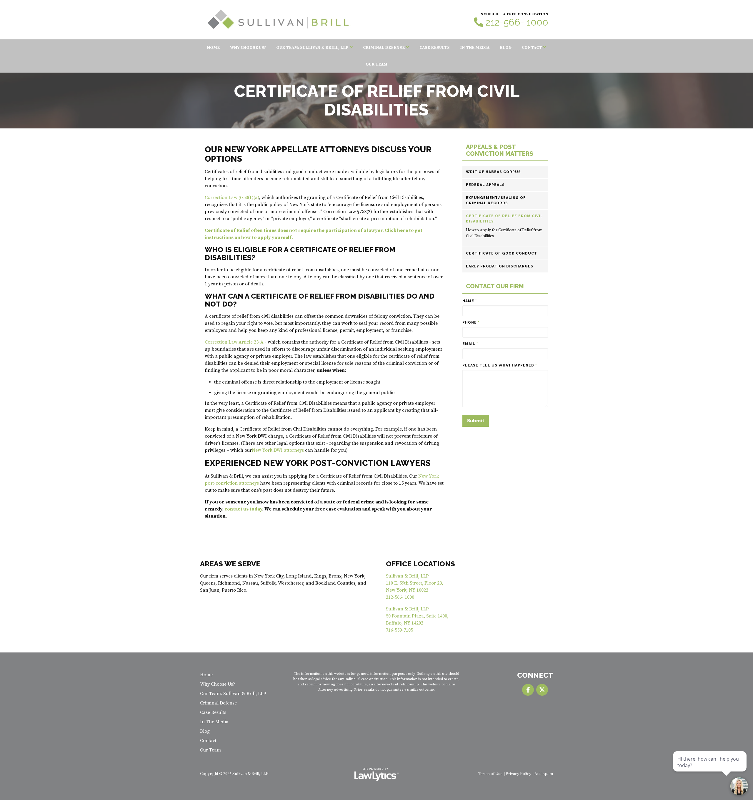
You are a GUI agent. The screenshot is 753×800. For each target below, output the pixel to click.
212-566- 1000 (517, 22)
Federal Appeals (485, 185)
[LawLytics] (376, 774)
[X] (542, 690)
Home (213, 47)
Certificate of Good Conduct (501, 253)
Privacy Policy (518, 773)
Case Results (434, 47)
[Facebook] (528, 690)
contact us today (243, 509)
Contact (532, 47)
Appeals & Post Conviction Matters (499, 150)
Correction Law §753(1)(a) (232, 197)
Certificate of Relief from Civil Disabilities (504, 218)
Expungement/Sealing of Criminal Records (496, 200)
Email (470, 344)
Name (469, 301)
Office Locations (420, 564)
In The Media (474, 47)
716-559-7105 (399, 630)
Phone (470, 322)
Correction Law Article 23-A (234, 342)
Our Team (376, 64)
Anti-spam (543, 773)
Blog (506, 47)
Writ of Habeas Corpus (493, 172)
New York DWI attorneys (278, 450)
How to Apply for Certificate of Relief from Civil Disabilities (504, 233)
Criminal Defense (384, 47)
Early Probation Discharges (499, 266)
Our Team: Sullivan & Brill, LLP (312, 47)
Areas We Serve (230, 564)
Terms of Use (490, 773)
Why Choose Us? (248, 47)
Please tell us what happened (499, 365)
